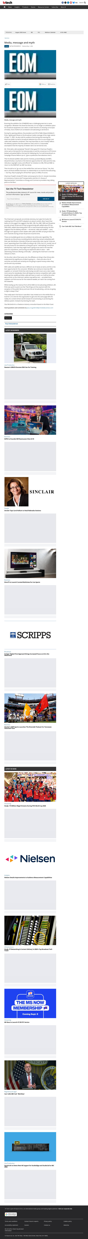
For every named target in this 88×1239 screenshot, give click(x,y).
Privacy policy (48, 1221)
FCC (39, 32)
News (10, 7)
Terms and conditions (11, 1221)
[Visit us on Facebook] (63, 3)
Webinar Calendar (50, 32)
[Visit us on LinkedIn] (68, 3)
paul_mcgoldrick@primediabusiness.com (40, 308)
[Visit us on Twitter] (65, 3)
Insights (17, 7)
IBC (32, 32)
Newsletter (52, 84)
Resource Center (43, 7)
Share (8, 84)
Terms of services (26, 203)
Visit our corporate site (65, 1209)
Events (33, 7)
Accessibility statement (11, 1225)
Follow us (43, 84)
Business (7, 38)
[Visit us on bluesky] (74, 3)
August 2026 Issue (20, 32)
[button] (82, 2)
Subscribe (55, 7)
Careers (26, 1225)
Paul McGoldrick (16, 46)
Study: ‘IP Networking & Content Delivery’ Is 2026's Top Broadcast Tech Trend (72, 213)
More (63, 7)
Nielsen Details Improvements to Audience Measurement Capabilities (71, 204)
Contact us (47, 1225)
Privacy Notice (9, 205)
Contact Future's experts (31, 1221)
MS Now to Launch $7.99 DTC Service (71, 220)
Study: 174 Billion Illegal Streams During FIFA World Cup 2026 (72, 196)
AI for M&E (63, 32)
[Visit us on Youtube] (71, 3)
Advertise (66, 1225)
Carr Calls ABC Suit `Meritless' (71, 226)
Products (25, 7)
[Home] (4, 7)
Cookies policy (68, 1221)
